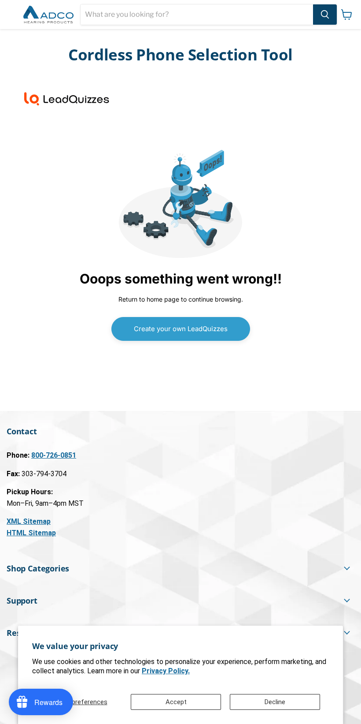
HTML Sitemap (31, 533)
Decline (275, 702)
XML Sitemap (29, 521)
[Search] (325, 14)
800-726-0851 (53, 455)
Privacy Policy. (166, 671)
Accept (176, 702)
